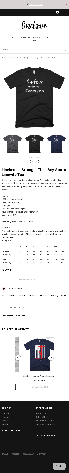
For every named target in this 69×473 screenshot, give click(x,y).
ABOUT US (41, 413)
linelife (22, 295)
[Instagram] (24, 307)
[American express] (15, 454)
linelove (32, 295)
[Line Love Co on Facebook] (4, 437)
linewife (43, 295)
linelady (12, 295)
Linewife (5, 413)
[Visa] (5, 454)
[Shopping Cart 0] (57, 12)
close (66, 4)
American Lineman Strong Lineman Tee (34, 376)
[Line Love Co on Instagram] (21, 437)
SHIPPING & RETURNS (46, 421)
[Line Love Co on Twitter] (13, 437)
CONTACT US (42, 417)
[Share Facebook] (6, 307)
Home (4, 57)
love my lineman (58, 295)
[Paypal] (41, 454)
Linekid (5, 421)
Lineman (6, 417)
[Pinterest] (15, 307)
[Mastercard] (28, 454)
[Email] (3, 307)
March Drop (36, 4)
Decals (5, 424)
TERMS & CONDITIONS (46, 424)
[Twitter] (11, 307)
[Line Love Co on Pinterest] (29, 437)
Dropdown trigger (34, 12)
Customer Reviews (14, 315)
